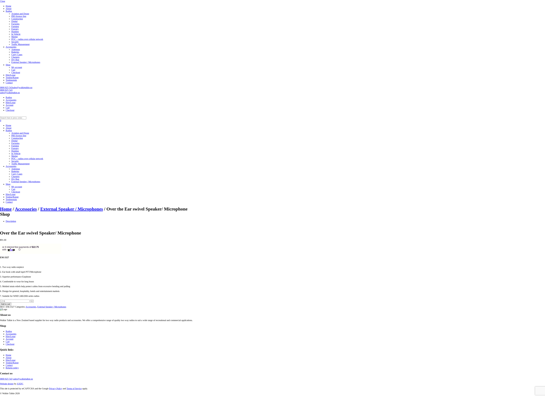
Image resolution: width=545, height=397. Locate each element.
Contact (9, 82)
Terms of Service (74, 388)
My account (16, 67)
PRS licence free (18, 16)
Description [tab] (11, 221)
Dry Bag (15, 59)
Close (2, 1)
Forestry (15, 29)
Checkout (15, 72)
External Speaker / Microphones (25, 62)
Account (9, 105)
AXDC (20, 384)
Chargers (15, 57)
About (8, 8)
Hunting (15, 31)
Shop (8, 65)
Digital (14, 21)
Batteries (15, 52)
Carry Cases (16, 54)
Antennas (15, 49)
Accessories (11, 47)
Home (8, 6)
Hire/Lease (10, 75)
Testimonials (11, 80)
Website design (6, 384)
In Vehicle (15, 34)
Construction (17, 19)
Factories (15, 24)
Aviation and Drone (20, 13)
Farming (15, 26)
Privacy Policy (55, 388)
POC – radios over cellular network (27, 39)
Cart (13, 70)
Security (15, 42)
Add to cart (5, 304)
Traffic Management (20, 44)
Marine (14, 36)
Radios (9, 11)
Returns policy (12, 368)
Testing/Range (12, 77)
